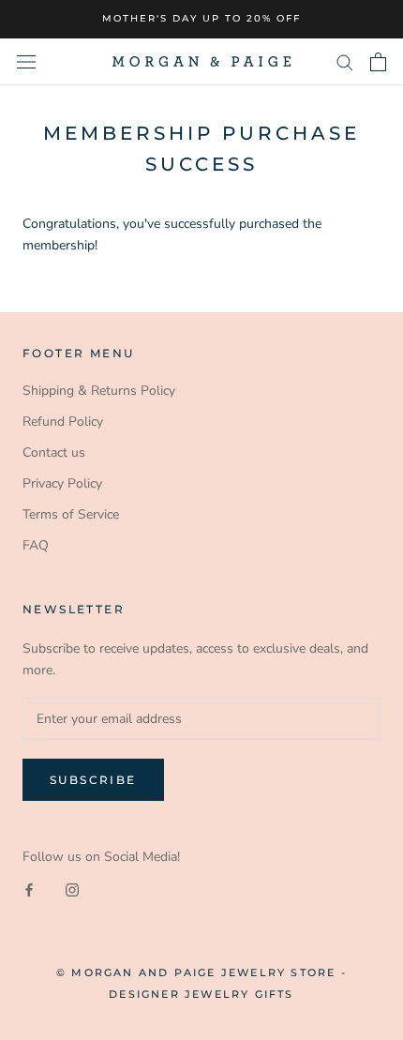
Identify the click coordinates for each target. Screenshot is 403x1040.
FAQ (35, 545)
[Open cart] (378, 62)
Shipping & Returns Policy (98, 390)
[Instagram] (72, 889)
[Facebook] (29, 889)
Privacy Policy (62, 483)
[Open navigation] (26, 61)
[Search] (344, 61)
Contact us (53, 452)
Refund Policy (62, 421)
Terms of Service (70, 514)
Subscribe (93, 780)
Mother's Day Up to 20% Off (201, 18)
